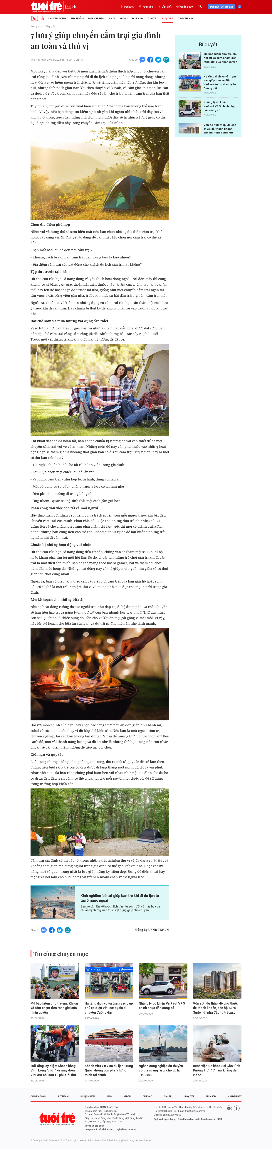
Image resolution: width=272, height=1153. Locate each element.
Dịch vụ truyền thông (164, 1119)
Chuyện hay (186, 18)
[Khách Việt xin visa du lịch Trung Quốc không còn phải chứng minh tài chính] (109, 1043)
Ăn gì (112, 18)
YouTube (147, 6)
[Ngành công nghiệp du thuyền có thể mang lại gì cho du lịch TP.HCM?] (163, 1043)
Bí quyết (167, 18)
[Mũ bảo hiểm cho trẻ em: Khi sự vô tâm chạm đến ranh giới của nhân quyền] (190, 60)
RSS (219, 1119)
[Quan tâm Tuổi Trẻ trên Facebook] (237, 1118)
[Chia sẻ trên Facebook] (150, 59)
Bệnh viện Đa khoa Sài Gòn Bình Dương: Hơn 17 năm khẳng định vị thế (216, 1070)
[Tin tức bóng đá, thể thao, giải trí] (37, 18)
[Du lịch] (70, 6)
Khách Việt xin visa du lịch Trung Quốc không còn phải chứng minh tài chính (109, 1070)
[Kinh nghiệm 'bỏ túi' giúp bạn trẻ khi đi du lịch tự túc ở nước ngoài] (53, 902)
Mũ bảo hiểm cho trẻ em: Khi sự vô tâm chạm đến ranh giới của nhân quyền (220, 58)
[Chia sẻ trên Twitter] (158, 59)
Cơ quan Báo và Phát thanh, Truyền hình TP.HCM (110, 1129)
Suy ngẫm (77, 18)
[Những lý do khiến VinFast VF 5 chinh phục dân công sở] (190, 108)
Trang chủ (37, 26)
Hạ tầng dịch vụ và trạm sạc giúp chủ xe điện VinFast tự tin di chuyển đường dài (109, 1008)
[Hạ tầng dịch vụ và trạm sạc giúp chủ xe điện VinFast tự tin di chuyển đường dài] (190, 83)
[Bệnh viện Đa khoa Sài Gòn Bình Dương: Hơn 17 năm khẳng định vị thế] (217, 1043)
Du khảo (137, 18)
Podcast (129, 6)
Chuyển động (57, 18)
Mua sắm (211, 1096)
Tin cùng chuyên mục (60, 953)
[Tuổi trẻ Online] (57, 1118)
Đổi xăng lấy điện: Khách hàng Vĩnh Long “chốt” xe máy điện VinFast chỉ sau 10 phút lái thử (53, 1070)
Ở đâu (123, 18)
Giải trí (152, 18)
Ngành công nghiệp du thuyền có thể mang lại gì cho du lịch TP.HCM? (161, 1070)
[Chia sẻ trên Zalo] (142, 59)
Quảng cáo (186, 6)
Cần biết (167, 6)
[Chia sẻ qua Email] (166, 59)
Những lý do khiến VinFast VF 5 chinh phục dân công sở (220, 106)
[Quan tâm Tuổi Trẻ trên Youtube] (229, 1118)
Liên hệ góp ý (208, 1119)
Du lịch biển (96, 18)
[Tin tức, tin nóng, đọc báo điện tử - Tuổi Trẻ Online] (48, 7)
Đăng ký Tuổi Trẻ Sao (221, 6)
